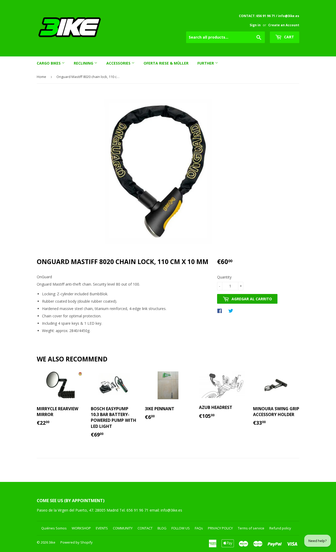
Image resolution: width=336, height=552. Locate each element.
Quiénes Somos (54, 528)
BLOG (162, 528)
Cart (288, 36)
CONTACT (145, 528)
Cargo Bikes (49, 63)
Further (206, 63)
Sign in (255, 25)
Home (41, 76)
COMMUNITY (123, 528)
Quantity (224, 277)
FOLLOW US (180, 528)
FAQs (199, 528)
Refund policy (280, 528)
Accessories (119, 63)
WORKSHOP (81, 528)
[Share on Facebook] (221, 310)
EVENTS (102, 528)
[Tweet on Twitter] (232, 310)
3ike (52, 542)
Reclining (84, 63)
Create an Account (283, 25)
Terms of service (251, 528)
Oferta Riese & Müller (166, 63)
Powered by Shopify (76, 542)
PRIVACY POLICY (220, 528)
